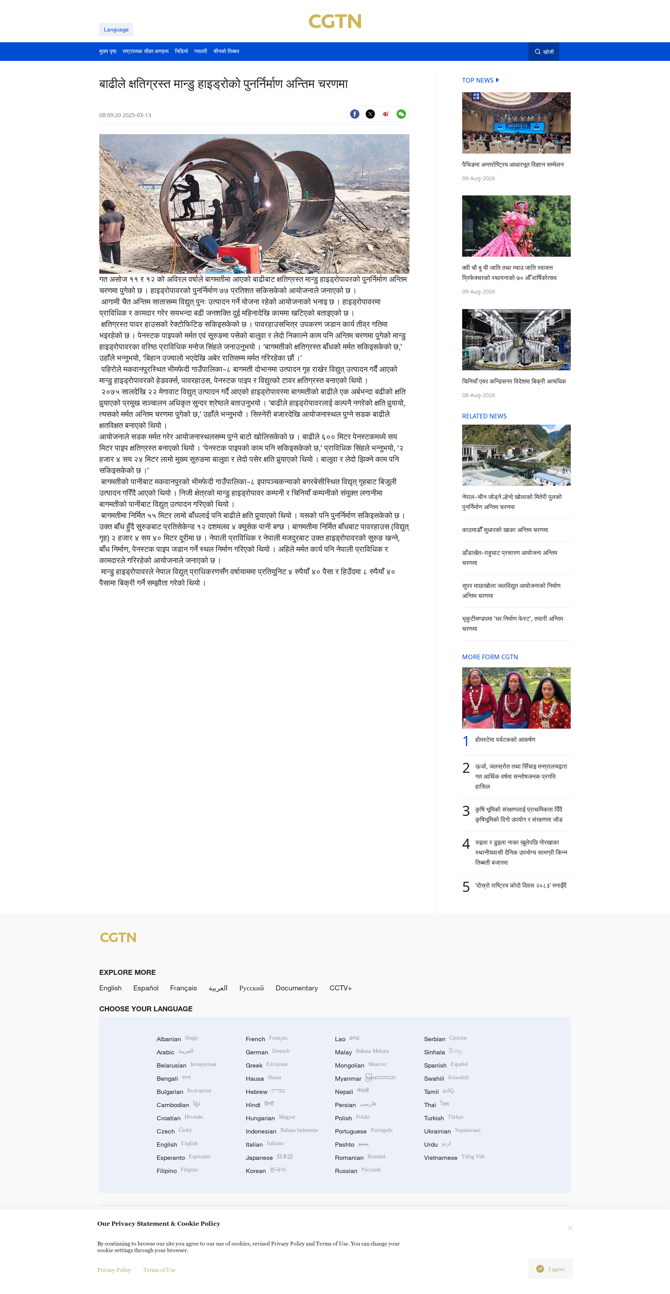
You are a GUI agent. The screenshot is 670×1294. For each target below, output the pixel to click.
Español (146, 987)
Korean (266, 1171)
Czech (174, 1131)
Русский (251, 987)
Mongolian (361, 1065)
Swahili (446, 1078)
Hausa (263, 1078)
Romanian (360, 1157)
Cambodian (178, 1105)
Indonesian (282, 1131)
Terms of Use (159, 1269)
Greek (266, 1065)
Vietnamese (454, 1157)
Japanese (269, 1157)
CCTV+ (341, 987)
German (268, 1052)
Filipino (177, 1171)
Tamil (439, 1091)
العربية (218, 987)
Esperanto (184, 1157)
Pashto (352, 1144)
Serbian (445, 1039)
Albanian (177, 1039)
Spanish (446, 1065)
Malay (362, 1052)
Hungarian (270, 1118)
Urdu (437, 1144)
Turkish (443, 1118)
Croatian (180, 1118)
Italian (264, 1144)
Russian (358, 1171)
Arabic (175, 1052)
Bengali (174, 1078)
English (110, 987)
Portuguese (363, 1131)
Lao (347, 1039)
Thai (436, 1105)
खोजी (548, 51)
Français (183, 987)
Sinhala (443, 1052)
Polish (352, 1118)
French (266, 1039)
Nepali (352, 1091)
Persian (355, 1105)
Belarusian (186, 1065)
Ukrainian (452, 1131)
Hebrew (265, 1091)
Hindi (260, 1105)
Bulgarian (184, 1091)
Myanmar (365, 1078)
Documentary (297, 987)
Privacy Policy (114, 1269)
